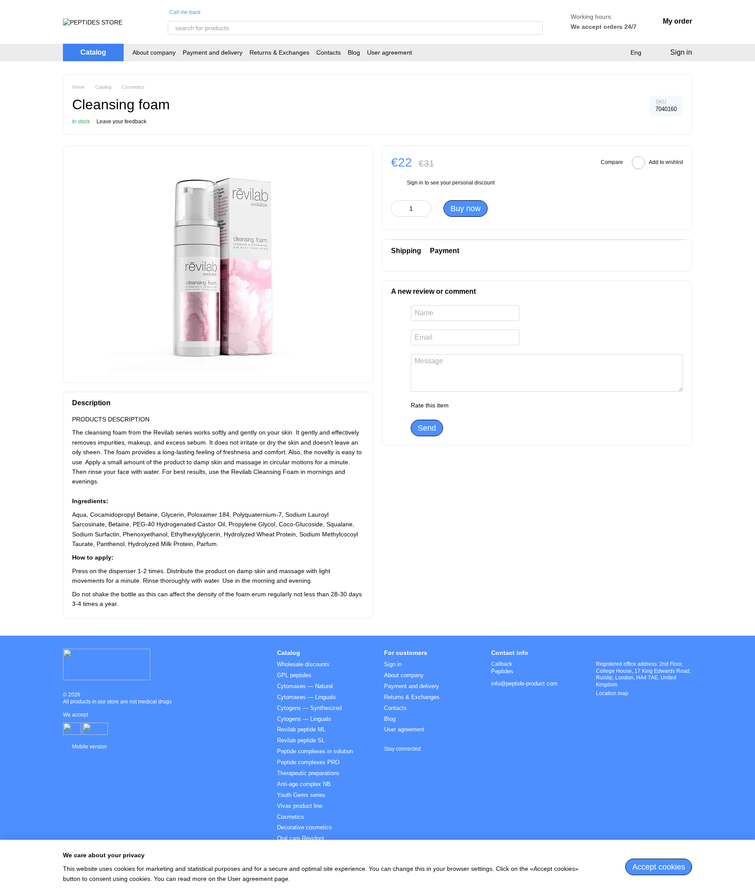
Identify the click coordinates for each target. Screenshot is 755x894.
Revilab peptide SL (301, 740)
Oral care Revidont (300, 838)
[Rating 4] (505, 405)
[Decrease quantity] (397, 208)
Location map (612, 693)
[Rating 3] (491, 405)
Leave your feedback (121, 121)
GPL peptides (294, 675)
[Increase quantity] (425, 208)
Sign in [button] (415, 183)
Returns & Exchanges (279, 52)
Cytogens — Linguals (304, 719)
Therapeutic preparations (308, 773)
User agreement (389, 52)
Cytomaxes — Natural (305, 686)
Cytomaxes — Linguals (306, 697)
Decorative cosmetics (304, 827)
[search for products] (536, 28)
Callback (501, 664)
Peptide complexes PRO (308, 762)
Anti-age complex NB (304, 784)
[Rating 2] (477, 405)
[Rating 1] (463, 405)
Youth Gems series (301, 795)
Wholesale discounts (303, 664)
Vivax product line (299, 806)
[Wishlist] (600, 52)
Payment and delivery (212, 52)
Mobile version (89, 747)
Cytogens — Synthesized (309, 708)
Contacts (328, 52)
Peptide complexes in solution (315, 751)
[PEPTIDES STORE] (106, 664)
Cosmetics (290, 817)
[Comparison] (617, 52)
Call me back (185, 12)
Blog (354, 52)
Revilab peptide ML (301, 729)
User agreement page (258, 878)
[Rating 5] (519, 405)
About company (154, 52)
